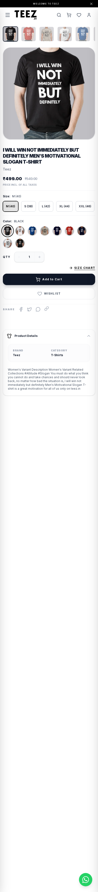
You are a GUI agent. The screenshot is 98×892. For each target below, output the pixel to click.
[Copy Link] (46, 308)
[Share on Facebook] (21, 309)
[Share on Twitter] (29, 309)
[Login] (89, 15)
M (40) (10, 206)
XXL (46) (85, 206)
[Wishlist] (79, 15)
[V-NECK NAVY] (82, 231)
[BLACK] (7, 231)
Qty (6, 257)
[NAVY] (57, 231)
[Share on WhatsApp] (38, 309)
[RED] (69, 231)
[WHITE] (7, 243)
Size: (6, 196)
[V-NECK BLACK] (20, 243)
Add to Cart (52, 279)
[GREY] (44, 231)
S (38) (28, 206)
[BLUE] (32, 231)
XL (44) (64, 206)
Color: (7, 221)
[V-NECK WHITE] (20, 231)
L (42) (46, 206)
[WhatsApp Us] (85, 879)
